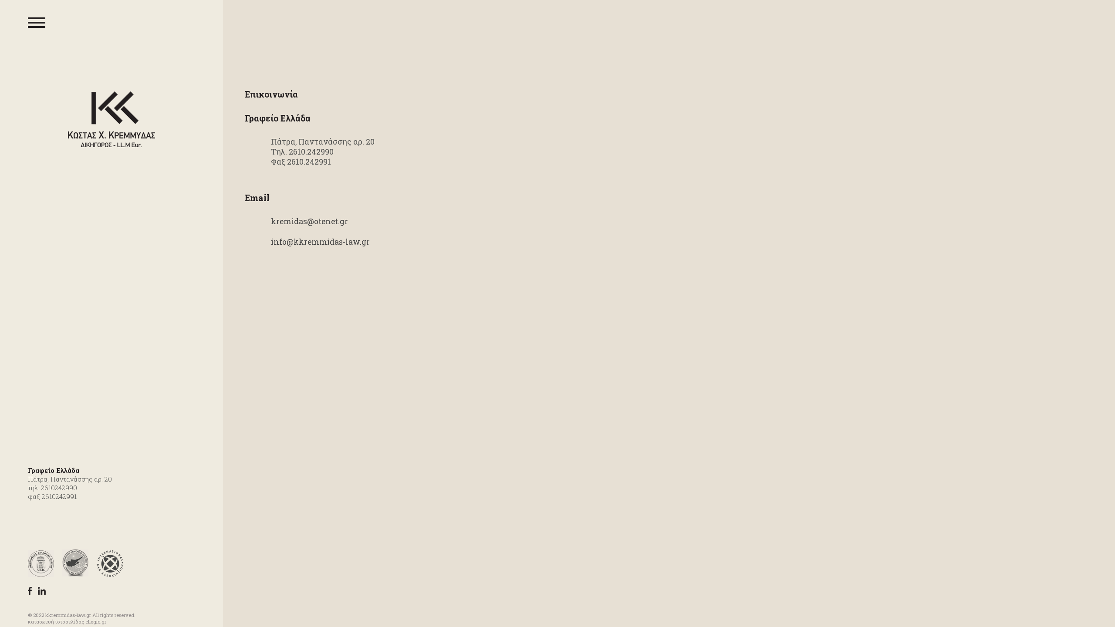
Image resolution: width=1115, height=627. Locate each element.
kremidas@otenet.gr (309, 221)
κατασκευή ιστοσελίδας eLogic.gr (67, 621)
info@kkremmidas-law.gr (320, 242)
